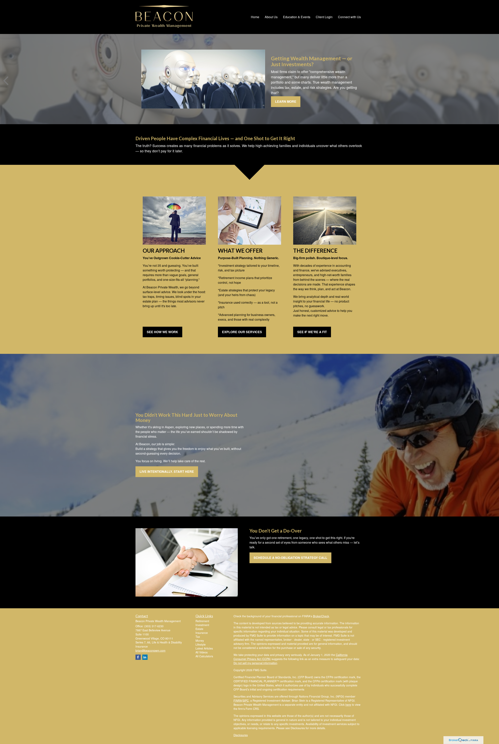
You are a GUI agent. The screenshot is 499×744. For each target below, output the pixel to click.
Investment (202, 625)
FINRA (238, 700)
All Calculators (204, 656)
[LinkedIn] (145, 657)
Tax (198, 637)
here (348, 705)
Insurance (202, 633)
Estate (199, 629)
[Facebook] (138, 657)
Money (200, 640)
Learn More (285, 101)
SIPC (245, 700)
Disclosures (241, 735)
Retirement (202, 621)
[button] (271, 17)
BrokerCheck (321, 616)
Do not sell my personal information (255, 663)
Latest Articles (204, 648)
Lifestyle (201, 644)
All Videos (202, 652)
